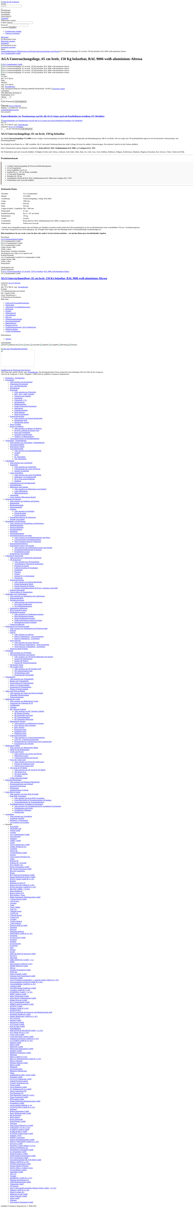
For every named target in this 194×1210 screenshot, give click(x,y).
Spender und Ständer (17, 519)
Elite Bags (13, 958)
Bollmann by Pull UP (17, 883)
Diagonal (13, 929)
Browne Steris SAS (17, 893)
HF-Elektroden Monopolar (23, 719)
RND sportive (15, 1117)
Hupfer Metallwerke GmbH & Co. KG (24, 1016)
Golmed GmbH (15, 986)
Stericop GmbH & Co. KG (19, 1162)
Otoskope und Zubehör (22, 396)
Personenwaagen (20, 729)
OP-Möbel (18, 776)
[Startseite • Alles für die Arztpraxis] (10, 2)
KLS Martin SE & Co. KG (19, 1032)
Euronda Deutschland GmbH (20, 970)
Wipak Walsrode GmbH (18, 1196)
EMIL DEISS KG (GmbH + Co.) (22, 960)
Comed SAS (14, 917)
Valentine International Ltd (19, 1180)
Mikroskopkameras (21, 493)
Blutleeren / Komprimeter (19, 820)
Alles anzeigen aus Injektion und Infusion (24, 501)
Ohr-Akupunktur (20, 459)
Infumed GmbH (15, 1020)
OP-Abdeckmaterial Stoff (23, 671)
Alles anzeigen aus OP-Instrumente (26, 562)
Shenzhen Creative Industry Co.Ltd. (22, 1146)
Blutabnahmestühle (16, 505)
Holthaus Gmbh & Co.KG (19, 1008)
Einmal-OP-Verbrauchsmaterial (25, 663)
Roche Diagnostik (16, 1119)
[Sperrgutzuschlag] (58, 89)
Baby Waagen (19, 727)
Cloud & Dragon (16, 915)
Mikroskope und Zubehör (19, 487)
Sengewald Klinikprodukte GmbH (22, 1140)
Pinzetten (17, 572)
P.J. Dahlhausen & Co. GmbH (20, 1089)
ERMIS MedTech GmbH (19, 966)
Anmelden (12, 27)
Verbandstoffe (10, 677)
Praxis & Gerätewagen (18, 760)
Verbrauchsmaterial (16, 697)
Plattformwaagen (20, 733)
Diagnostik (14, 390)
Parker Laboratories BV (18, 1091)
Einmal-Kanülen (20, 513)
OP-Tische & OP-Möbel (18, 768)
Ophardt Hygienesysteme (19, 1081)
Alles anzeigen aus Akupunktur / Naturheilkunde (27, 443)
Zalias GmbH (15, 1198)
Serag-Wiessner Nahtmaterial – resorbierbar (29, 647)
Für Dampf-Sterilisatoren (23, 604)
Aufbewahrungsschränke (19, 778)
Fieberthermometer (21, 410)
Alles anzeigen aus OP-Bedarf (20, 653)
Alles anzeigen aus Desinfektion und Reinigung (27, 523)
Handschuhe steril (20, 420)
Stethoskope (18, 408)
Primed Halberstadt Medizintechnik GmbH (25, 1101)
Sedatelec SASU (16, 1135)
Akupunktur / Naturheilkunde (15, 441)
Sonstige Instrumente (17, 590)
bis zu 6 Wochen (15, 106)
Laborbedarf (9, 461)
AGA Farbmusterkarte (9, 239)
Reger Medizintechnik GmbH (20, 1113)
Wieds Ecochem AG (17, 1192)
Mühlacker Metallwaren (18, 1071)
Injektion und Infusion (13, 499)
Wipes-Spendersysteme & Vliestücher (27, 542)
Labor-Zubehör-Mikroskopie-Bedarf (23, 497)
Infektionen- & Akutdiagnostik (25, 477)
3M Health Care (15, 828)
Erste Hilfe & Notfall (12, 792)
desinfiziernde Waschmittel (19, 554)
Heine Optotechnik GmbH (19, 996)
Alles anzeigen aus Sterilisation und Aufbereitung (27, 596)
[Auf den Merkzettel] (2, 104)
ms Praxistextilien (16, 1069)
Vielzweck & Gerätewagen (24, 766)
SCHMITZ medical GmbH (19, 1129)
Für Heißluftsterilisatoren (23, 606)
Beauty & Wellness (16, 426)
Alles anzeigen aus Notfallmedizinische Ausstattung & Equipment (37, 806)
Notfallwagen (19, 812)
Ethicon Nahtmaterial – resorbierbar (27, 639)
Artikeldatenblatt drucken (10, 110)
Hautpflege (14, 531)
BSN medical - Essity (17, 895)
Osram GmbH (15, 1085)
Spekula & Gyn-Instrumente (24, 576)
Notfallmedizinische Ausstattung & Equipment (26, 804)
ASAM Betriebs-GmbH (18, 853)
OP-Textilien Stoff (16, 667)
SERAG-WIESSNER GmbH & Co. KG (24, 1142)
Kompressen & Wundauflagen (20, 687)
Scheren (17, 574)
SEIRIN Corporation (17, 1138)
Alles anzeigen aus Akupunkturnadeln (27, 451)
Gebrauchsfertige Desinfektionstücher (27, 540)
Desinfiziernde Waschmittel (24, 675)
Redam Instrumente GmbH (19, 1111)
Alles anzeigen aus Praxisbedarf (21, 382)
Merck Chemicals (16, 1061)
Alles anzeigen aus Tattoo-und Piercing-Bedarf (26, 693)
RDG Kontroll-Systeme (18, 610)
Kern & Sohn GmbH (17, 1026)
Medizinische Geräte (12, 699)
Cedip (12, 905)
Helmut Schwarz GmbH (18, 1000)
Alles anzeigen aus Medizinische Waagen (29, 723)
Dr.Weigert (14, 946)
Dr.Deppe (13, 940)
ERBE (12, 962)
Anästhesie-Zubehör (17, 818)
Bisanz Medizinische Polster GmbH (22, 877)
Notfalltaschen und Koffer (23, 808)
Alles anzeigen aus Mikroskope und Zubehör (30, 489)
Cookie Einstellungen (13, 331)
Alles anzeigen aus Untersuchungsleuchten (29, 738)
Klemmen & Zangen (21, 566)
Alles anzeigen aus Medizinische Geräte (24, 701)
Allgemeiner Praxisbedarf (19, 384)
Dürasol (12, 950)
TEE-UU (13, 1174)
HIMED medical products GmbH (22, 1004)
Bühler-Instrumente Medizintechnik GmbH (25, 897)
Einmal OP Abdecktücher (23, 659)
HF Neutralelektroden (22, 717)
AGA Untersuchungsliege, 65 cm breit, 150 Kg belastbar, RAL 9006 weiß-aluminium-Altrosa (54, 278)
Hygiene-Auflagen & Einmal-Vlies (26, 430)
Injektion (13, 509)
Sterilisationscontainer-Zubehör (25, 622)
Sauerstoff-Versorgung (18, 786)
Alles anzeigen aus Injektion (24, 511)
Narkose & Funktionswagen (24, 764)
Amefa (12, 843)
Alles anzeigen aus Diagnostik (25, 392)
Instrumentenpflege (16, 598)
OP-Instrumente (15, 560)
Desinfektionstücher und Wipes (21, 535)
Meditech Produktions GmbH (20, 1053)
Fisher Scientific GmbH (18, 974)
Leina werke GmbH (17, 1034)
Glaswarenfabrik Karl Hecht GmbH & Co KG (26, 982)
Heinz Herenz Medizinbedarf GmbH (23, 998)
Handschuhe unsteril (21, 422)
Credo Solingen (15, 923)
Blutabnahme (14, 503)
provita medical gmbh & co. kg (21, 1105)
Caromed (13, 903)
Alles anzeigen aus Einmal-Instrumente (28, 582)
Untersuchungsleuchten (18, 735)
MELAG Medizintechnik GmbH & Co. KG (25, 1059)
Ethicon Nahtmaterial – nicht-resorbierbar (29, 636)
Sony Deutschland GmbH (19, 1158)
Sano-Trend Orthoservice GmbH (21, 1125)
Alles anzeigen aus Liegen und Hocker (28, 754)
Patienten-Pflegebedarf (13, 780)
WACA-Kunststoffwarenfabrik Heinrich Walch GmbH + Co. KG (33, 1188)
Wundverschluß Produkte (19, 649)
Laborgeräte (14, 495)
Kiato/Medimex (15, 1028)
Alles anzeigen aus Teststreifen (25, 467)
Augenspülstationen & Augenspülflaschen (29, 802)
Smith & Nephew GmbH (19, 1154)
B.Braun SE (14, 861)
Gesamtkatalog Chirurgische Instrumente (28, 564)
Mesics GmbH (15, 1065)
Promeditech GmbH (17, 1103)
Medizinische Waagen (17, 721)
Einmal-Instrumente (17, 580)
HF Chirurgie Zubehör (18, 709)
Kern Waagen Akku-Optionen (25, 725)
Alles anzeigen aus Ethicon (24, 634)
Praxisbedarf (9, 380)
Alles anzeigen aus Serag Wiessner (26, 643)
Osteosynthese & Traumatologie (21, 592)
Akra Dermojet (15, 836)
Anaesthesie (9, 814)
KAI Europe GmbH (17, 1024)
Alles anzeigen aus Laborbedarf (21, 463)
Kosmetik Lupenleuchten (23, 434)
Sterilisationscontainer (17, 612)
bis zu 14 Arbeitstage (16, 127)
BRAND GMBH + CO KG (20, 889)
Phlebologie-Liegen (21, 756)
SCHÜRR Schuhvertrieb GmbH (21, 1133)
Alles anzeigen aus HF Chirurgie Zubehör (29, 711)
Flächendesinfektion (17, 533)
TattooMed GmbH (16, 1172)
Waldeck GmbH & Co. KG (19, 1190)
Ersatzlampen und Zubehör (24, 744)
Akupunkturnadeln (16, 449)
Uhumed (13, 1176)
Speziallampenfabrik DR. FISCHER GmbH (25, 1160)
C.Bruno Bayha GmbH (18, 899)
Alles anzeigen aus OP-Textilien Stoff (27, 669)
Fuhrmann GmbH (16, 978)
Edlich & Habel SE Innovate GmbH (23, 954)
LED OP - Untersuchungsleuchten (26, 740)
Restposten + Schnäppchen (15, 378)
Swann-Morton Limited (18, 1170)
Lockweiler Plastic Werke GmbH (21, 1036)
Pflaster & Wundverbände (19, 689)
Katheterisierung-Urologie (19, 790)
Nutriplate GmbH (16, 1077)
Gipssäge (13, 707)
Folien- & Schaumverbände (19, 685)
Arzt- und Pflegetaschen (18, 386)
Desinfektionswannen (22, 552)
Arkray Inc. (14, 851)
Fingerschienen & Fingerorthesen (21, 683)
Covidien (13, 919)
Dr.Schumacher (15, 944)
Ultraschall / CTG (20, 400)
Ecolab (12, 952)
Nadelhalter (18, 570)
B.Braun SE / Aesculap (18, 863)
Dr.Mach (13, 942)
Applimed (13, 849)
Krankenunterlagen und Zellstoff (21, 784)
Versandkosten (10, 87)
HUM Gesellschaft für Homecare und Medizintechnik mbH (31, 1012)
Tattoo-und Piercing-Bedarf (15, 691)
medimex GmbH (16, 1051)
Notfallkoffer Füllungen (22, 810)
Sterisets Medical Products (19, 1166)
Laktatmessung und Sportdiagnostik (22, 483)
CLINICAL (14, 913)
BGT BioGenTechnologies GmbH (22, 875)
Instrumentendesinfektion (19, 544)
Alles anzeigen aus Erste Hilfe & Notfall (24, 794)
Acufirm (13, 832)
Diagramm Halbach (17, 931)
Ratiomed (13, 1109)
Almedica (13, 839)
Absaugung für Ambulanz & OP (21, 703)
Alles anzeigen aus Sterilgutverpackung (28, 602)
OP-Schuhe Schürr (16, 665)
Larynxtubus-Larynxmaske (19, 822)
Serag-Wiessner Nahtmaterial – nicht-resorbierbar (31, 645)
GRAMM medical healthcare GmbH (23, 988)
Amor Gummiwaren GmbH (20, 845)
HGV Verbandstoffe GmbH (20, 1002)
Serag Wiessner (15, 641)
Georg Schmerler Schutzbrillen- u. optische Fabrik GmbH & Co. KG (34, 980)
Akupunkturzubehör (17, 445)
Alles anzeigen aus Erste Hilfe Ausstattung (29, 798)
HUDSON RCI (15, 1010)
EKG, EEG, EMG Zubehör (24, 394)
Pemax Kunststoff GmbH (19, 1097)
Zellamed (13, 1200)
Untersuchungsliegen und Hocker (26, 758)
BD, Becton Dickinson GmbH (21, 869)
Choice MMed (15, 907)
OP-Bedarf (9, 651)
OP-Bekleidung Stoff (21, 673)
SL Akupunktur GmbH (18, 1152)
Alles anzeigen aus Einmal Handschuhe (28, 418)
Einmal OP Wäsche (21, 661)
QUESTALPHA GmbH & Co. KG (22, 1107)
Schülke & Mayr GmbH (18, 1131)
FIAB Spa (13, 972)
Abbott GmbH (15, 830)
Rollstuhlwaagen (20, 731)
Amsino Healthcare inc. (18, 847)
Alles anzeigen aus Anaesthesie (21, 816)
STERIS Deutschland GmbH (20, 1164)
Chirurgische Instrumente (14, 556)
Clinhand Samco (16, 911)
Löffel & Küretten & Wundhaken (26, 568)
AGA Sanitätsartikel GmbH (20, 834)
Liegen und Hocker (17, 752)
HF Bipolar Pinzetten (21, 713)
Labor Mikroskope (21, 491)
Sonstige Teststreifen (21, 471)
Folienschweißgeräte (17, 624)
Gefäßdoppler (15, 705)
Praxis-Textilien (15, 424)
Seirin (16, 455)
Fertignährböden (16, 485)
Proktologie (18, 578)
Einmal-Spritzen (20, 515)
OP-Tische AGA (20, 772)
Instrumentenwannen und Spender (22, 546)
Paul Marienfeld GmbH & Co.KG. (22, 1095)
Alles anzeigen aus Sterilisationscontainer (29, 614)
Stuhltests (17, 481)
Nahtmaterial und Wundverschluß (17, 626)
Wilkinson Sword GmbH (19, 1194)
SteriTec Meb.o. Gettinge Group (21, 1168)
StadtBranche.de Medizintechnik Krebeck (16, 370)
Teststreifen (14, 465)
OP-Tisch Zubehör (21, 774)
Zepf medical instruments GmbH (21, 1202)
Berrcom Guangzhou (17, 871)
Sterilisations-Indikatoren (19, 608)
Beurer (12, 873)
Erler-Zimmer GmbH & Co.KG (21, 964)
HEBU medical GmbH (18, 994)
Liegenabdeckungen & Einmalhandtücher (24, 439)
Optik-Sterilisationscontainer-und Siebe (28, 620)
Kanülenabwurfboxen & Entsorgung (23, 517)
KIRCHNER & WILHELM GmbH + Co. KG (26, 1030)
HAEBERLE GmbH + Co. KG (21, 992)
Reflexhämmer (19, 412)
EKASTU (13, 956)
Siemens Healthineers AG (19, 1148)
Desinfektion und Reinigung (15, 521)
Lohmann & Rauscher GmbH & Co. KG (24, 1039)
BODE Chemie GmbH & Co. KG (22, 879)
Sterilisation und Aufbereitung (16, 594)
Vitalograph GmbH (17, 1184)
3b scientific (14, 826)
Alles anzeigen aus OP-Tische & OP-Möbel (29, 770)
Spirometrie (18, 398)
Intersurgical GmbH (17, 1022)
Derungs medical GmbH (18, 925)
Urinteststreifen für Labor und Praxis (27, 469)
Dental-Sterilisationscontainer (24, 618)
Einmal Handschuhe (17, 416)
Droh (12, 948)
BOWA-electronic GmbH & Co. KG (23, 887)
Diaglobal (13, 927)
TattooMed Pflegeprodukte (19, 695)
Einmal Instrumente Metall (23, 584)
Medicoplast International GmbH (21, 1049)
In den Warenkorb (20, 101)
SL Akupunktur (19, 457)
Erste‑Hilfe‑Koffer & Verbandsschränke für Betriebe (32, 800)
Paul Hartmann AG (17, 1093)
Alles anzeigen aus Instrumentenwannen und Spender (33, 548)
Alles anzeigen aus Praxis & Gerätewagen (29, 762)
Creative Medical (16, 921)
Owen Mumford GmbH (18, 1087)
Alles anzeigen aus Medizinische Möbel (24, 748)
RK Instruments (15, 1115)
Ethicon (12, 632)
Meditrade (13, 1055)
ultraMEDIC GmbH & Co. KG (21, 1178)
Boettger (13, 881)
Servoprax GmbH (16, 1144)
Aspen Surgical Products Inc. (20, 857)
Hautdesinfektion (16, 529)
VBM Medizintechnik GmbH (20, 1182)
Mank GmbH (14, 1045)
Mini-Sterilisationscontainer (24, 616)
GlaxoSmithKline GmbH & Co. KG (23, 984)
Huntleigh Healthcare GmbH (20, 1014)
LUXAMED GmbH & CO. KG (21, 1041)
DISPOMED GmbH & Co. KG (21, 933)
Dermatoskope (19, 402)
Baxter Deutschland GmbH (19, 867)
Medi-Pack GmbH (16, 1047)
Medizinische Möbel (12, 746)
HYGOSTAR (15, 1018)
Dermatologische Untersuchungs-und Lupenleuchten (33, 742)
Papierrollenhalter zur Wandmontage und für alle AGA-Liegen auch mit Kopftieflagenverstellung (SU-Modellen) (52, 116)
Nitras (12, 1073)
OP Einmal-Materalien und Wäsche (22, 655)
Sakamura (13, 1123)
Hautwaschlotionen (17, 527)
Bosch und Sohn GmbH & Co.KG (22, 885)
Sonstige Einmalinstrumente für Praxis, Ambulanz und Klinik (36, 588)
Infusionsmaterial (16, 507)
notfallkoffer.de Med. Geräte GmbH (22, 1075)
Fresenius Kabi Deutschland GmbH (22, 976)
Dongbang (13, 935)
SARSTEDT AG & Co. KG (20, 1127)
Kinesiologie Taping (17, 447)
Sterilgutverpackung (17, 600)
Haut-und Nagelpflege (22, 432)
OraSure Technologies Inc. (19, 1083)
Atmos (12, 859)
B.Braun (13, 630)
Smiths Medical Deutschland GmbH (23, 1156)
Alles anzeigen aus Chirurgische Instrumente (25, 558)
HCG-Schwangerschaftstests (24, 479)
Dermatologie (15, 388)
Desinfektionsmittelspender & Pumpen (28, 550)
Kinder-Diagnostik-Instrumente (25, 406)
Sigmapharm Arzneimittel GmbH (21, 1150)
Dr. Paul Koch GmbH (17, 938)
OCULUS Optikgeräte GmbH (20, 1079)
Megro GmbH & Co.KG (19, 1057)
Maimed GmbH (15, 1043)
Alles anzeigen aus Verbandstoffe (21, 679)
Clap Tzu (13, 909)
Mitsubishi (13, 1067)
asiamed (17, 453)
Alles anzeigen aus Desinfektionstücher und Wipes (32, 538)
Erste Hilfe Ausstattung (18, 796)
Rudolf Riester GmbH (18, 1121)
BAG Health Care (16, 865)
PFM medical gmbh (17, 1099)
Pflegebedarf (14, 788)
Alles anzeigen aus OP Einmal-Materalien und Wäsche (33, 657)
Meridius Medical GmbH (19, 1063)
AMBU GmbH (15, 841)
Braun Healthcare (16, 891)
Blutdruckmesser (20, 404)
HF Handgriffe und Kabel (23, 715)
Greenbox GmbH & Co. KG (20, 990)
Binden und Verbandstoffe (19, 681)
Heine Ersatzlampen (21, 414)
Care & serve (14, 901)
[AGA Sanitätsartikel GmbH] (11, 64)
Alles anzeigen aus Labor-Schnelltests (27, 475)
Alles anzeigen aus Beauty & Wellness (28, 428)
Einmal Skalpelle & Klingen (24, 586)
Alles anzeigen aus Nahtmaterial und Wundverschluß (28, 628)
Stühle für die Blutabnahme (19, 750)
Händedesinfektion (16, 525)
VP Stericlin (14, 1186)
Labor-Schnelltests (16, 473)
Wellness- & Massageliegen (24, 436)
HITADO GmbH (16, 1006)
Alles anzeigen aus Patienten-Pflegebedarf (25, 782)
